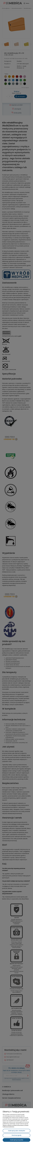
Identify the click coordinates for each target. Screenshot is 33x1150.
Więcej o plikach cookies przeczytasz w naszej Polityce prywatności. (15, 1126)
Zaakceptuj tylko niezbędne (16, 1131)
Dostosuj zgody (16, 1135)
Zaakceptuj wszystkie (16, 1140)
